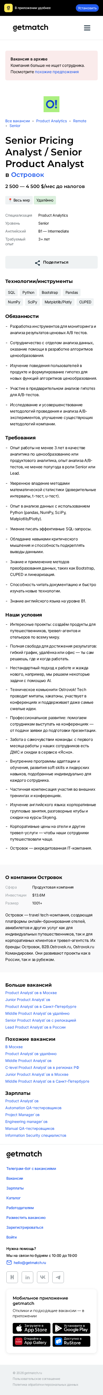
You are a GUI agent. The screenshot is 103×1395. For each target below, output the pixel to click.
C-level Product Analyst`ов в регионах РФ (42, 1067)
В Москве (14, 1046)
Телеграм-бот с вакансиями (31, 1168)
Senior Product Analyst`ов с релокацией (40, 1020)
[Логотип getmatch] (24, 1154)
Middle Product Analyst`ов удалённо (37, 1013)
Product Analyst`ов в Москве (31, 992)
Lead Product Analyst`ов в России (35, 1027)
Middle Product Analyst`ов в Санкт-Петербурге (47, 1081)
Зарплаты (15, 1188)
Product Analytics (51, 121)
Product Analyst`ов (22, 1101)
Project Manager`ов (22, 1114)
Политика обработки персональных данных (45, 1385)
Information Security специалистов (35, 1135)
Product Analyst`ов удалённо (31, 1053)
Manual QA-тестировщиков (29, 1128)
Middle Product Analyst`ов (28, 1060)
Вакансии (14, 1178)
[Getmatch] (30, 28)
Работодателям (20, 1207)
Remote (79, 121)
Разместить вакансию (25, 1217)
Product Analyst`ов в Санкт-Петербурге (40, 1006)
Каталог (13, 1198)
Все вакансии (17, 121)
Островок (27, 174)
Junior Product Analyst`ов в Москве (36, 1074)
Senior (15, 125)
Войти (11, 1237)
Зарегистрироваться (24, 1227)
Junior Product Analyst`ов (27, 999)
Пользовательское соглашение (36, 1379)
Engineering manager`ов (26, 1121)
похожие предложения (56, 71)
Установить (87, 8)
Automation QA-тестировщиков (33, 1107)
